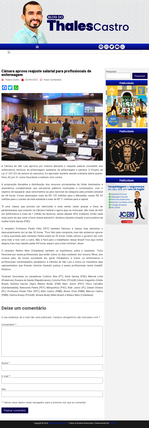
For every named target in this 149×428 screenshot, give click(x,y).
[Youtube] (117, 46)
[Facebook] (101, 46)
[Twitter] (111, 46)
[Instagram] (106, 46)
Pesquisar (111, 71)
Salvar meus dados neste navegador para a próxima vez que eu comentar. (45, 402)
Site (3, 389)
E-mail (5, 376)
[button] (37, 46)
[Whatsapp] (122, 46)
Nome (5, 363)
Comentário (8, 324)
